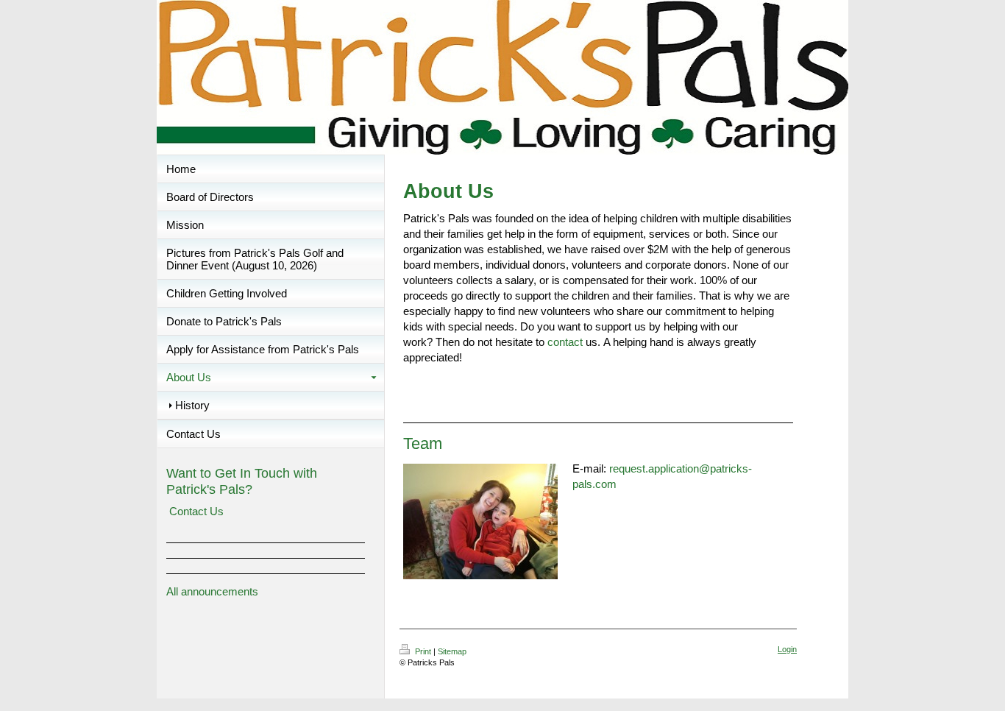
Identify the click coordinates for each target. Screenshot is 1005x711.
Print (423, 651)
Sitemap (452, 651)
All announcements (212, 591)
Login (787, 649)
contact (565, 342)
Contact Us (196, 511)
